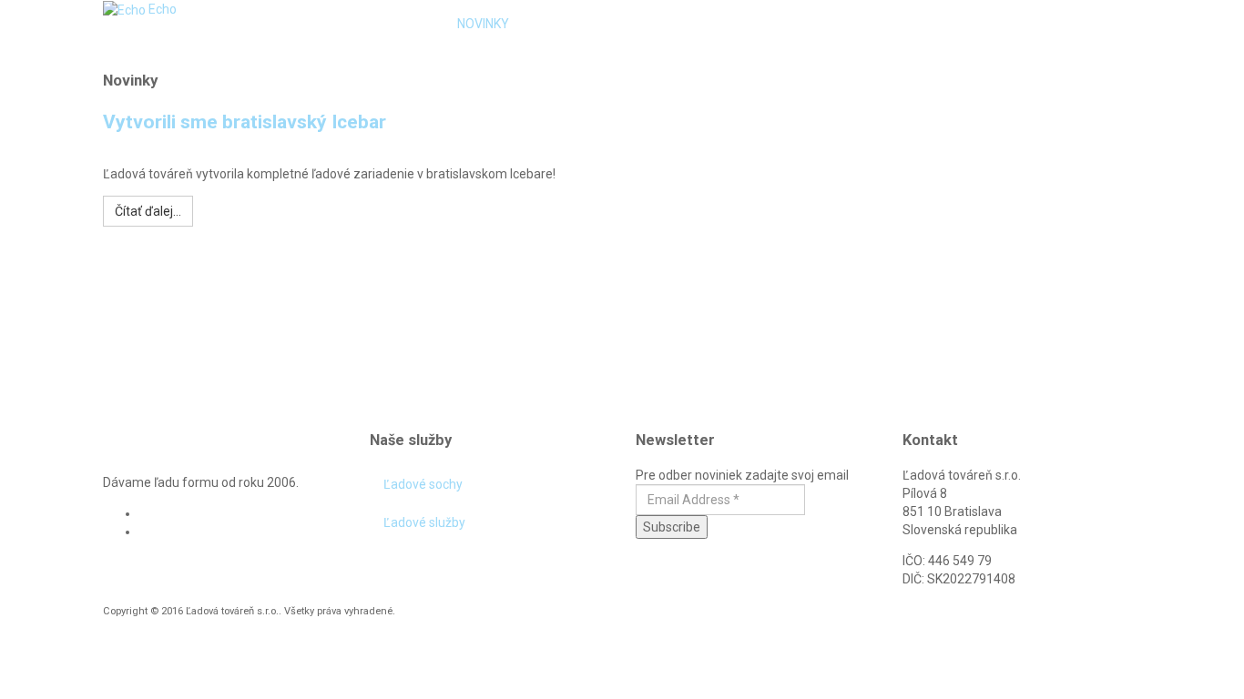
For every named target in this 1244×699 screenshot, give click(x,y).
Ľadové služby (424, 522)
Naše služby (643, 23)
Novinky (483, 23)
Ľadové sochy (423, 484)
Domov (407, 23)
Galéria (748, 23)
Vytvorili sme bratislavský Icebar (244, 122)
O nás (555, 23)
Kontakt (839, 23)
